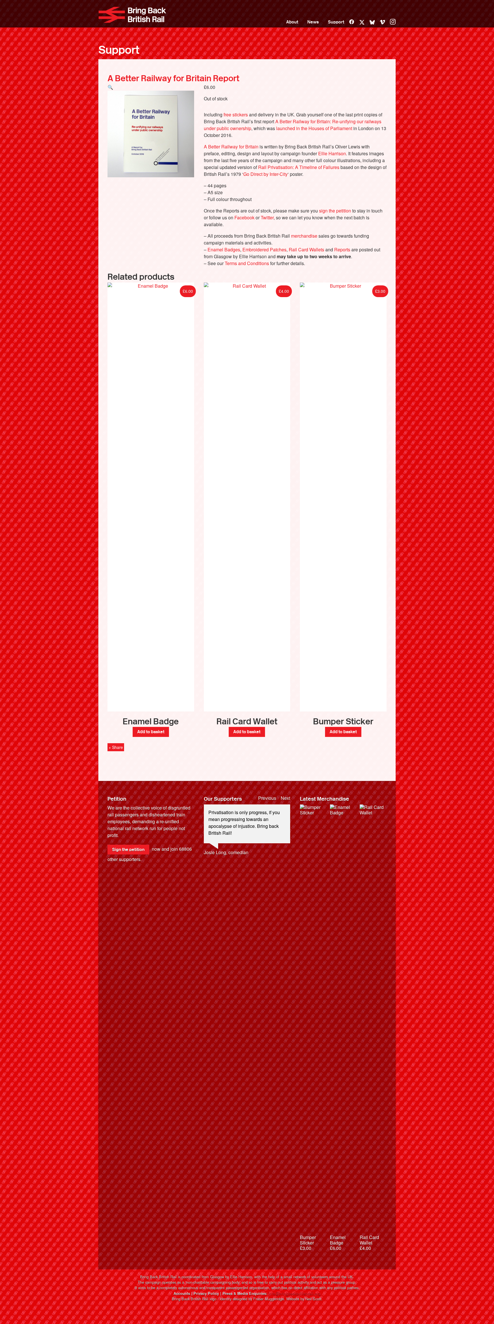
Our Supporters (223, 799)
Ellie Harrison (332, 153)
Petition (116, 799)
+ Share (116, 747)
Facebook (244, 217)
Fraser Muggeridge (268, 1298)
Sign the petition (128, 849)
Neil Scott (313, 1298)
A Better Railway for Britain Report (173, 78)
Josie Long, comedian (226, 852)
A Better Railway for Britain (231, 146)
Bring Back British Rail (132, 15)
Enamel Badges (224, 249)
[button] (110, 87)
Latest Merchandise (324, 799)
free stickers (236, 114)
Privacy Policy (206, 1293)
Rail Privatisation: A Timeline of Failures (298, 167)
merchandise (304, 235)
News (313, 22)
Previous (267, 798)
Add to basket (150, 731)
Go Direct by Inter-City (265, 174)
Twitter (267, 217)
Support (336, 22)
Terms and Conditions (247, 263)
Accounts (182, 1293)
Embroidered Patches (264, 249)
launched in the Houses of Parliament (314, 128)
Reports (342, 249)
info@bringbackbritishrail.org (294, 1293)
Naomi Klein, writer (223, 873)
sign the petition (335, 210)
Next (285, 798)
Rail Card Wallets (306, 249)
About (292, 22)
